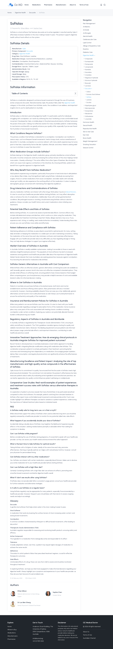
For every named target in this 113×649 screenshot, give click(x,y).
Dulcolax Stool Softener (93, 94)
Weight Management (90, 141)
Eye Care (86, 135)
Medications (36, 5)
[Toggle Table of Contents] (75, 93)
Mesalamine (88, 113)
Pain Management (89, 23)
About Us (73, 5)
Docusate (32, 12)
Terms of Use (83, 5)
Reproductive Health (90, 128)
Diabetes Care (88, 52)
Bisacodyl (88, 83)
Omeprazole (88, 59)
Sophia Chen (57, 592)
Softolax (88, 97)
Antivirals (86, 30)
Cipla (24, 48)
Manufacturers (61, 5)
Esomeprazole (89, 61)
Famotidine (88, 72)
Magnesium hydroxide (91, 78)
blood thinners (71, 192)
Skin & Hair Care (88, 132)
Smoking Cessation (89, 144)
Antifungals (87, 33)
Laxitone (88, 100)
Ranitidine (88, 69)
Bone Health (87, 138)
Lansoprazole (89, 67)
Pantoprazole (89, 64)
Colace (88, 91)
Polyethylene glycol (90, 105)
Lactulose (88, 86)
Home (27, 5)
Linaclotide (88, 119)
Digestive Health (20, 12)
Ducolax (88, 102)
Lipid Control (87, 43)
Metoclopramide (90, 108)
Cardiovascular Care (89, 39)
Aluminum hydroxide (91, 80)
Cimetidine (88, 75)
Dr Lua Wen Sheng (24, 602)
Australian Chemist (89, 638)
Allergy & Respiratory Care (91, 46)
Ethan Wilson (22, 591)
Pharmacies (48, 5)
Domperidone (89, 111)
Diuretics (86, 49)
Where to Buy (12, 629)
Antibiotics (86, 27)
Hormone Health (88, 122)
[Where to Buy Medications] (101, 4)
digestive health (69, 103)
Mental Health (87, 36)
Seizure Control (88, 148)
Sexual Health (87, 125)
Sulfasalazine (89, 116)
